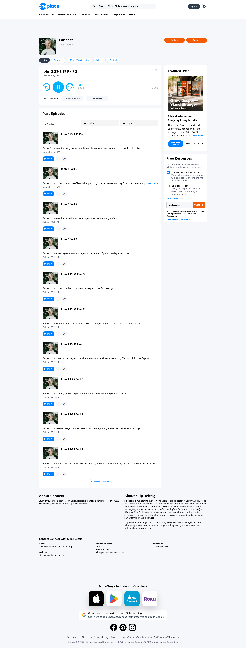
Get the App (73, 637)
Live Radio (85, 14)
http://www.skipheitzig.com (52, 555)
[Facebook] (113, 627)
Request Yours (175, 143)
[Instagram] (132, 627)
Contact (113, 60)
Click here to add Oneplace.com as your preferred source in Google (126, 616)
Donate (196, 40)
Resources (59, 60)
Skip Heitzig (66, 45)
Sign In (194, 6)
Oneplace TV (119, 14)
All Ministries (46, 14)
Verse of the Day (67, 14)
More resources (194, 143)
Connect (66, 40)
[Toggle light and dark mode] (204, 6)
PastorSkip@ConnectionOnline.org (55, 546)
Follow (175, 40)
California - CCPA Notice (166, 637)
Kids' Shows (101, 14)
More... (133, 14)
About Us (87, 637)
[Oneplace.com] (49, 6)
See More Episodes (100, 481)
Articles (99, 60)
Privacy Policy (101, 637)
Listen (44, 60)
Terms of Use (118, 637)
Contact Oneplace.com (139, 637)
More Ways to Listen (79, 60)
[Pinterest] (123, 627)
